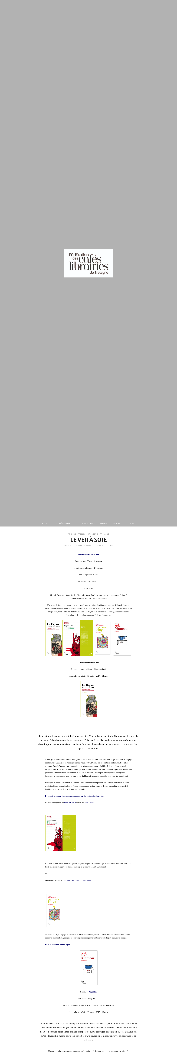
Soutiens (117, 523)
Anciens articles (76, 534)
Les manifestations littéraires (93, 523)
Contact (131, 523)
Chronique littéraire (97, 534)
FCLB (90, 546)
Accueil (45, 523)
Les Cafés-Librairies (63, 523)
